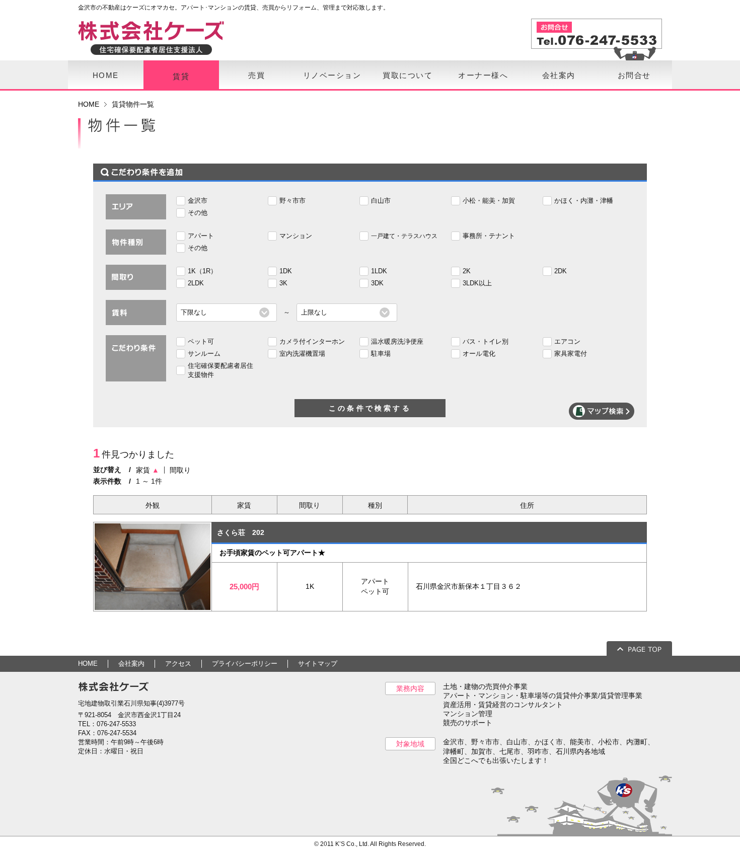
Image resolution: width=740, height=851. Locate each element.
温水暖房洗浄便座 (397, 341)
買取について (407, 75)
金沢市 (197, 200)
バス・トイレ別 (485, 341)
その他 (197, 212)
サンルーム (204, 353)
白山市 (381, 200)
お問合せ (634, 75)
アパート (201, 236)
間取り (180, 470)
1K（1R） (202, 271)
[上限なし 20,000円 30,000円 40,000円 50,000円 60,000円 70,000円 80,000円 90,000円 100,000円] (347, 312)
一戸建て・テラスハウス (404, 236)
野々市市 (292, 200)
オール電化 (479, 353)
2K (467, 271)
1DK (285, 271)
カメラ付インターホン (312, 341)
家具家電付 (570, 353)
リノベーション (332, 75)
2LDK (196, 283)
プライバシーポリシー (244, 663)
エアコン (567, 341)
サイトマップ (317, 663)
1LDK (379, 271)
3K (283, 283)
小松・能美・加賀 (489, 200)
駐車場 (381, 353)
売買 (256, 75)
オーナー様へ (483, 75)
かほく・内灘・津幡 (583, 200)
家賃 (147, 470)
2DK (560, 271)
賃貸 (181, 76)
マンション (295, 236)
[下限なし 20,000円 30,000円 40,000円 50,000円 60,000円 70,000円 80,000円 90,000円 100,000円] (226, 312)
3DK (377, 283)
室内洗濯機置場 (302, 353)
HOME (106, 75)
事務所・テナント (489, 236)
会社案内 (558, 75)
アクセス (178, 663)
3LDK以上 (477, 283)
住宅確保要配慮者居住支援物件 (220, 370)
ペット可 (201, 341)
